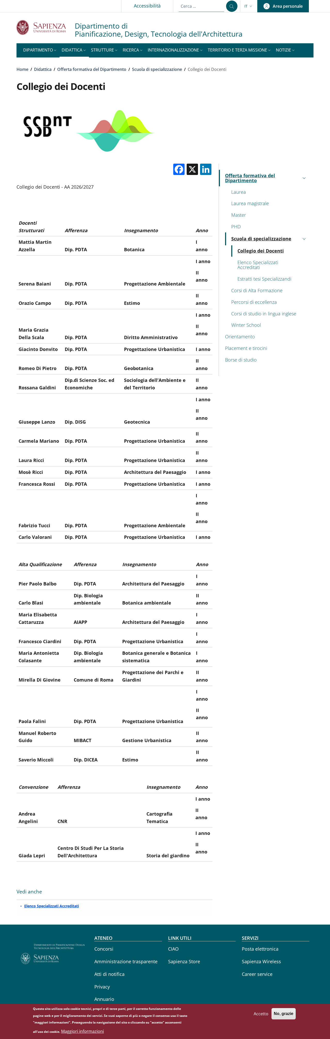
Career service (257, 974)
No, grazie (283, 1013)
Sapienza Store (184, 961)
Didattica (43, 69)
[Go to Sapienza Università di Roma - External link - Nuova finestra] (45, 27)
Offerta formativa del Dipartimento (91, 69)
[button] (248, 6)
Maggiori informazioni (82, 1031)
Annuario (104, 999)
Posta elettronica (260, 949)
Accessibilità (147, 6)
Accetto (261, 1013)
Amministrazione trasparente (126, 961)
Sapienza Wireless (261, 961)
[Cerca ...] (231, 6)
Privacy (102, 987)
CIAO (173, 949)
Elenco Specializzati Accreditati (51, 905)
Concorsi (103, 949)
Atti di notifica (109, 974)
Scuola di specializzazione (157, 69)
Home (22, 69)
